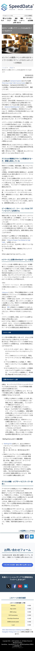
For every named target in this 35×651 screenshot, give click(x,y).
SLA (2, 20)
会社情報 (30, 20)
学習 (15, 20)
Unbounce (5, 292)
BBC (8, 307)
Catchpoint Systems (15, 81)
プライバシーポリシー (17, 647)
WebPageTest (8, 443)
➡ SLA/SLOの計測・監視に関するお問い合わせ (18, 565)
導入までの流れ (7, 18)
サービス (28, 18)
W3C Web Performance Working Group (13, 629)
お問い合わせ (17, 22)
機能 (22, 18)
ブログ (9, 20)
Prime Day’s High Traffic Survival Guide (13, 83)
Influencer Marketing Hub (12, 107)
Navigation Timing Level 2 (9, 632)
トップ (4, 67)
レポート (22, 20)
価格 (16, 18)
